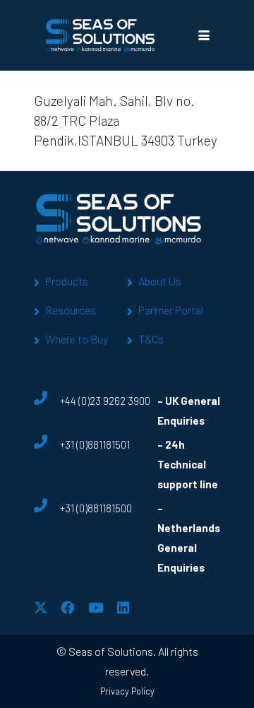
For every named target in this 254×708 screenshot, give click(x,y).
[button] (203, 35)
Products (66, 281)
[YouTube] (96, 607)
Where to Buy (76, 339)
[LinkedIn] (123, 607)
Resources (70, 310)
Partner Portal (170, 310)
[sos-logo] (100, 35)
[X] (40, 607)
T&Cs (151, 339)
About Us (159, 281)
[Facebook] (67, 607)
